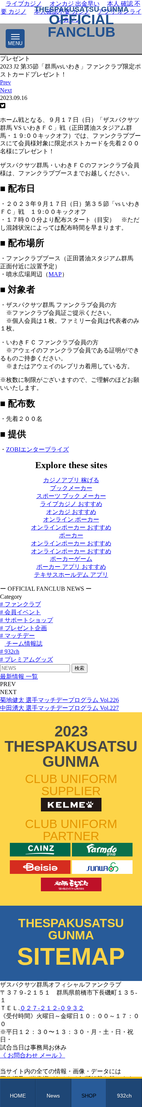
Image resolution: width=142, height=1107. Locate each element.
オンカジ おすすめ (71, 512)
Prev (5, 82)
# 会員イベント (20, 612)
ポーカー (71, 535)
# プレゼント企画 (23, 628)
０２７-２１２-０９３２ (52, 1008)
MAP (55, 274)
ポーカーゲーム (71, 559)
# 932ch (9, 651)
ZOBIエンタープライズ (37, 449)
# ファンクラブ (20, 604)
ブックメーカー (71, 488)
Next (6, 90)
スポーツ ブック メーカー (71, 496)
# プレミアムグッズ (26, 659)
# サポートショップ (26, 620)
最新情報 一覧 (19, 676)
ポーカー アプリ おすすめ (71, 567)
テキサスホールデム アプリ (71, 574)
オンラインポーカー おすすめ (71, 527)
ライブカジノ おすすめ (71, 504)
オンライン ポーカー (71, 519)
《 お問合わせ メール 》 (32, 1055)
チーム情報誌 (23, 643)
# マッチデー (17, 635)
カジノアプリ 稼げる (71, 480)
